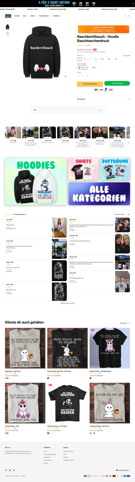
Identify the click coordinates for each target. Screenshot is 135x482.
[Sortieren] (128, 214)
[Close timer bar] (133, 3)
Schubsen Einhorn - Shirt (12, 426)
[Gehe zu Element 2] (7, 33)
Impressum (47, 457)
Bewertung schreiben (119, 214)
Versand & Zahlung (68, 460)
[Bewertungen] (13, 132)
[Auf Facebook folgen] (6, 470)
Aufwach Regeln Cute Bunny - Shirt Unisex (59, 371)
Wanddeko (56, 16)
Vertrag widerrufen (68, 451)
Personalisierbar (43, 16)
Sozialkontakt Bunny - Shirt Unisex (99, 426)
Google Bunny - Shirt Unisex (13, 371)
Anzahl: (79, 72)
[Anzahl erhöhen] (87, 76)
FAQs (64, 454)
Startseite (17, 16)
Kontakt (65, 457)
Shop (24, 16)
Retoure (46, 463)
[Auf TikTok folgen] (14, 470)
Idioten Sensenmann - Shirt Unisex (57, 426)
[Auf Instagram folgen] (10, 470)
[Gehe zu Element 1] (7, 27)
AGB (45, 451)
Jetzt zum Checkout (117, 83)
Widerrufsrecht (48, 460)
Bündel (32, 16)
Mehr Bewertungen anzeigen (67, 303)
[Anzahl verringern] (79, 76)
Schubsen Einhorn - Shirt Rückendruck (100, 371)
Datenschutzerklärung (50, 454)
